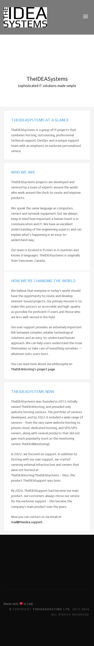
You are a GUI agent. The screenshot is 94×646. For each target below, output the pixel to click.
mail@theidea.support (26, 522)
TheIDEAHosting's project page (33, 369)
